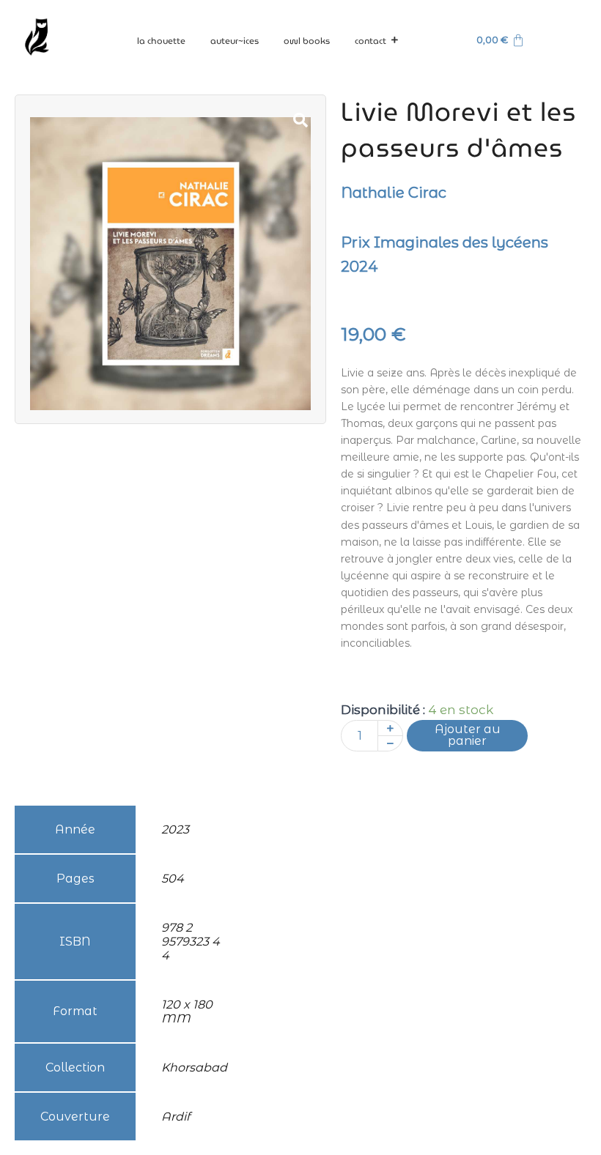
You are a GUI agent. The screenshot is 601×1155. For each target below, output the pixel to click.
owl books (307, 41)
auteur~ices (234, 41)
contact (370, 41)
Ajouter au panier (468, 735)
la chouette (161, 41)
